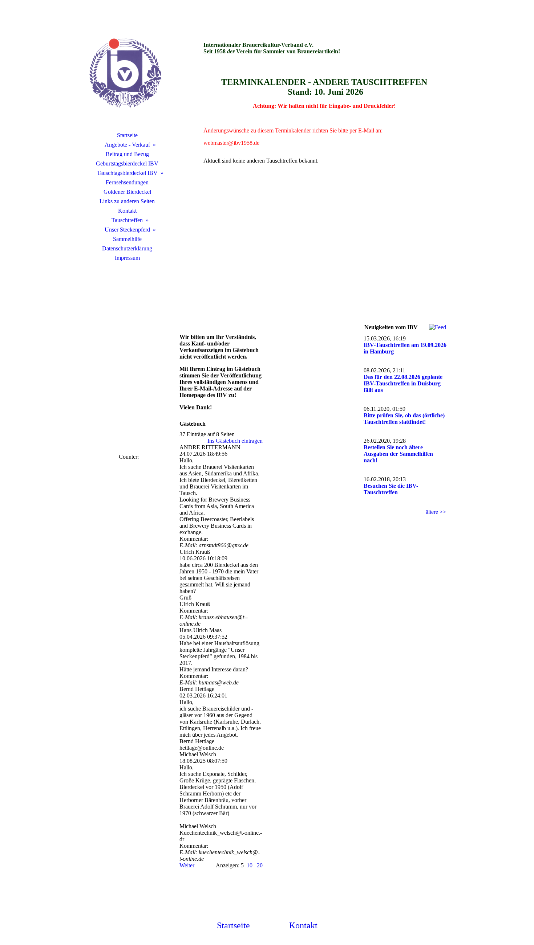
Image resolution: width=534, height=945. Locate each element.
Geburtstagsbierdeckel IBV (127, 163)
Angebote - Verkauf (127, 145)
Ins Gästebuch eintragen (235, 441)
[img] (127, 74)
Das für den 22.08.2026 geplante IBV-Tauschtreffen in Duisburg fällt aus (403, 383)
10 (249, 865)
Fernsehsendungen (127, 182)
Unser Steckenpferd (127, 229)
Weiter (186, 865)
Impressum (127, 258)
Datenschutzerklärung (127, 248)
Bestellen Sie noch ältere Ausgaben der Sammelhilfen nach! (398, 453)
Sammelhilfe (127, 239)
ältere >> (436, 512)
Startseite (127, 135)
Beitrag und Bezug (127, 154)
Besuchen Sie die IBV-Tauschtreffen (391, 489)
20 (260, 865)
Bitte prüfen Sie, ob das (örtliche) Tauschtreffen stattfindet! (404, 418)
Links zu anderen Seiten (127, 201)
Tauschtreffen (127, 220)
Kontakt (127, 211)
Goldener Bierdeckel (127, 192)
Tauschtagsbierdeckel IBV (127, 173)
